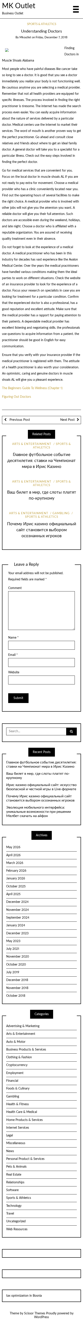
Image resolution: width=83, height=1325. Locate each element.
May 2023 (13, 941)
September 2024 (17, 917)
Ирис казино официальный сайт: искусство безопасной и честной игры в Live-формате (41, 787)
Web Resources (16, 1229)
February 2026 (16, 870)
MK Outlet (18, 6)
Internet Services (17, 1127)
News (10, 1151)
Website (13, 672)
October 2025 (16, 886)
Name (13, 637)
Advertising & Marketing (22, 1026)
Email (13, 655)
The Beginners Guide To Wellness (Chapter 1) (32, 388)
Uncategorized (16, 1221)
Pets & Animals (16, 1166)
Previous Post (19, 419)
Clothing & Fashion (19, 1057)
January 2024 (15, 925)
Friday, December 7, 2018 (52, 37)
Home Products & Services (24, 1120)
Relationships (15, 1182)
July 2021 (12, 948)
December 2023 (17, 933)
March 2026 (14, 863)
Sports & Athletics (41, 24)
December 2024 (17, 902)
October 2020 (16, 964)
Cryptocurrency (16, 1065)
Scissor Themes (34, 1313)
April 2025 (13, 894)
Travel (10, 1213)
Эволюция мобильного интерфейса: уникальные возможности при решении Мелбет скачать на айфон (38, 812)
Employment (14, 1073)
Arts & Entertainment (31, 444)
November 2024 (17, 910)
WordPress (41, 1317)
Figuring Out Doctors (16, 396)
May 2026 (13, 847)
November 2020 (17, 956)
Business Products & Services (26, 1049)
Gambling (61, 513)
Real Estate (13, 1174)
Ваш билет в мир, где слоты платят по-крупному (38, 776)
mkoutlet (25, 37)
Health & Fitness (17, 1104)
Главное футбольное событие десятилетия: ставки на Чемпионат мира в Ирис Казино (41, 461)
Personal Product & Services (25, 1159)
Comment (15, 588)
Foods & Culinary (17, 1088)
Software (12, 1190)
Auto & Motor (15, 1041)
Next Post (67, 419)
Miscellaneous (15, 1143)
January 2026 (15, 878)
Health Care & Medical (21, 1112)
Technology (13, 1205)
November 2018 (17, 988)
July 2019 (12, 972)
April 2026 (13, 855)
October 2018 (15, 995)
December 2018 (17, 980)
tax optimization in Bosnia (24, 1295)
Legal (9, 1135)
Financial (12, 1080)
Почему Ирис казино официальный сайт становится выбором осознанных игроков (41, 530)
